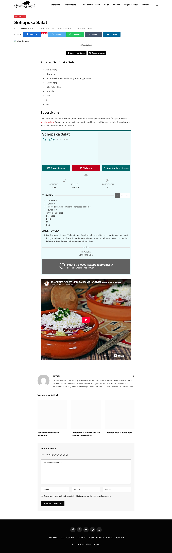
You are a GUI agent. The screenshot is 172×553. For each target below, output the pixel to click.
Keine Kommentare (85, 28)
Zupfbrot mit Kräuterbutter (118, 432)
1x (117, 195)
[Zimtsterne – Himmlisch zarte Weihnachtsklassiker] (86, 414)
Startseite (55, 5)
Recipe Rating (47, 455)
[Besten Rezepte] (24, 5)
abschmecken (47, 122)
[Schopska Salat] (21, 41)
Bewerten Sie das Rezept (117, 168)
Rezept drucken (98, 53)
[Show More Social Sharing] (123, 34)
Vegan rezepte (131, 5)
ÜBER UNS (81, 538)
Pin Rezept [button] (87, 168)
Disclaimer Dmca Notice (101, 538)
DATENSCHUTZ (67, 538)
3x (127, 195)
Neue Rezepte (20, 16)
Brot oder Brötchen (91, 5)
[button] (43, 139)
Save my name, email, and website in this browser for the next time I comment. (77, 496)
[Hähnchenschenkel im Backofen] (52, 414)
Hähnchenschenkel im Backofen (48, 434)
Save (45, 33)
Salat (106, 5)
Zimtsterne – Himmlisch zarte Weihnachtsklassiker (85, 434)
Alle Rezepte (70, 5)
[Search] (156, 5)
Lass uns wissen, (75, 267)
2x (122, 195)
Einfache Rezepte (93, 544)
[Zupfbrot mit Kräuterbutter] (119, 414)
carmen (26, 28)
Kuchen (116, 5)
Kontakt (145, 5)
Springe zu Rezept (77, 53)
